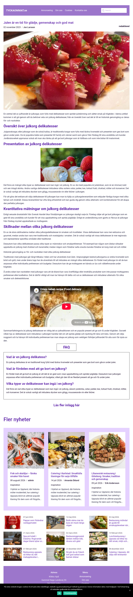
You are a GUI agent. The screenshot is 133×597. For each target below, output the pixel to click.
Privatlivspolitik (70, 593)
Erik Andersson (112, 483)
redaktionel (124, 26)
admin (31, 480)
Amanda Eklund (71, 480)
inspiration (15, 485)
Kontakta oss (81, 10)
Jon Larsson (29, 27)
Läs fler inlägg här (67, 405)
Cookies (68, 10)
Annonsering (47, 10)
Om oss (58, 10)
